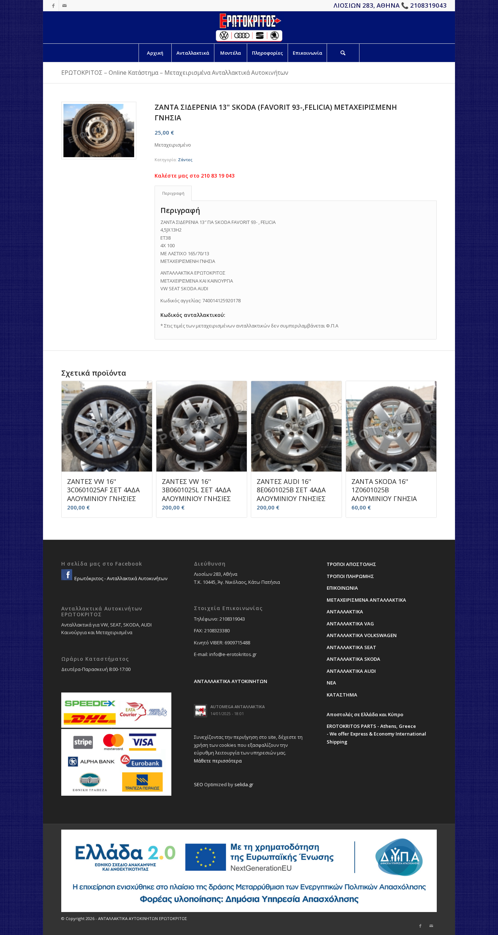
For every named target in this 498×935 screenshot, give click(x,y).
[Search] (343, 53)
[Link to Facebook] (53, 5)
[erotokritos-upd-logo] (249, 27)
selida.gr (243, 784)
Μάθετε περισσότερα (218, 760)
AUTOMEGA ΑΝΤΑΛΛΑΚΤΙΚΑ (237, 706)
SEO (198, 784)
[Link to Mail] (64, 5)
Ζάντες (185, 159)
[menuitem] (155, 53)
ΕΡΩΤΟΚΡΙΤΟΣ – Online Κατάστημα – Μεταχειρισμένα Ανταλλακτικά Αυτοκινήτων (174, 73)
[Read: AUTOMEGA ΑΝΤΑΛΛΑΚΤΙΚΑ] (200, 710)
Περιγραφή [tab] (173, 193)
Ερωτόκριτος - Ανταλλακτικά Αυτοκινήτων (120, 578)
